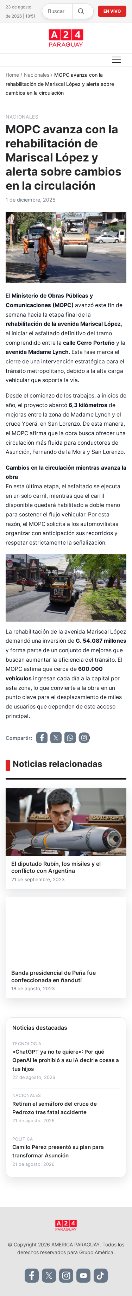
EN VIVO (112, 11)
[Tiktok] (100, 1275)
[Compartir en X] (56, 737)
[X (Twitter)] (49, 1275)
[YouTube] (83, 1275)
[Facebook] (31, 1275)
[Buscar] (80, 11)
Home (13, 75)
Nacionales (37, 75)
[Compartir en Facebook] (42, 737)
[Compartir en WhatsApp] (70, 737)
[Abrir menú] (116, 60)
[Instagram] (66, 1275)
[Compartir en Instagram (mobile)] (84, 737)
